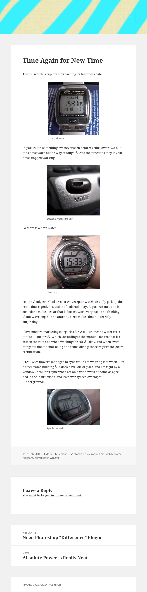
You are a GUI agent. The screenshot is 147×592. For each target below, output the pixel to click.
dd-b (49, 454)
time (101, 454)
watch (109, 454)
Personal (63, 454)
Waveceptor (41, 457)
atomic (78, 454)
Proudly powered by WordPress (42, 584)
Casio (86, 454)
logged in (47, 495)
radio (94, 454)
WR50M (54, 457)
